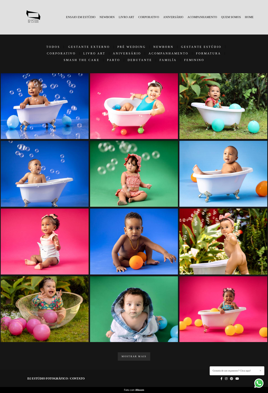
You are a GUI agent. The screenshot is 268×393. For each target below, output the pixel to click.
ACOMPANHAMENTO (202, 17)
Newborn (163, 46)
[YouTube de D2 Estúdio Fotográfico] (237, 378)
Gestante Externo (89, 46)
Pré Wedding (131, 46)
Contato (77, 378)
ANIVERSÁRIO (173, 17)
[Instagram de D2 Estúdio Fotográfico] (226, 378)
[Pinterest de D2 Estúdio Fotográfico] (231, 378)
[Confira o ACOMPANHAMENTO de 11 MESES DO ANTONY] (223, 174)
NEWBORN (107, 17)
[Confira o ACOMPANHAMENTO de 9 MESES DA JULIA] (223, 241)
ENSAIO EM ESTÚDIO (81, 17)
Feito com (134, 390)
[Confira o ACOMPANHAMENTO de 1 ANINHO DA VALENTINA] (134, 106)
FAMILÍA (168, 60)
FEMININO (194, 60)
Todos (53, 46)
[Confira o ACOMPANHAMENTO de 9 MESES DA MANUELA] (134, 174)
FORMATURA (208, 53)
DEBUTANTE (140, 60)
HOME (249, 17)
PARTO (113, 60)
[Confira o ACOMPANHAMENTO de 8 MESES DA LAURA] (45, 241)
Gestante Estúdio (201, 46)
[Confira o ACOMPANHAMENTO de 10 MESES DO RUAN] (45, 174)
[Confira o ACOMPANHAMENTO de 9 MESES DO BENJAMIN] (134, 241)
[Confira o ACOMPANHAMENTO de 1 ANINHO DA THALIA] (45, 309)
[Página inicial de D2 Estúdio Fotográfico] (33, 17)
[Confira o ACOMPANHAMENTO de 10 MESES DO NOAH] (45, 106)
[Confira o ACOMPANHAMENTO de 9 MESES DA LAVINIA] (223, 106)
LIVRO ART (126, 17)
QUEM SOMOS (231, 17)
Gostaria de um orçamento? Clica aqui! (232, 370)
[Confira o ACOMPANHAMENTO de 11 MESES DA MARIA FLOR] (223, 309)
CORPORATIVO (148, 17)
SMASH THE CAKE (82, 60)
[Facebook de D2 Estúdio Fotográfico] (221, 378)
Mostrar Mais (134, 356)
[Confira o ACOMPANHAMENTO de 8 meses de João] (134, 309)
